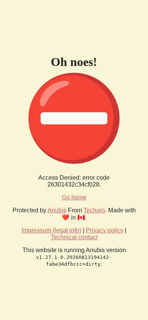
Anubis (56, 210)
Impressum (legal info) (51, 230)
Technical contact (74, 237)
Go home (74, 197)
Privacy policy (104, 230)
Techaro (94, 210)
